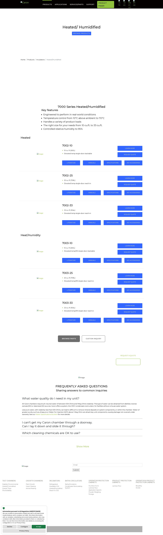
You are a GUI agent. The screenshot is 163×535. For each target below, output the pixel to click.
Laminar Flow (93, 488)
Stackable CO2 (54, 486)
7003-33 (67, 302)
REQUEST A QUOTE (128, 356)
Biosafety (139, 486)
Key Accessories (133, 163)
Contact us (138, 515)
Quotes (137, 521)
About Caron (137, 512)
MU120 (138, 488)
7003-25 (67, 273)
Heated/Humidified (55, 488)
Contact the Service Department (120, 518)
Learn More (130, 148)
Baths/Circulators (70, 484)
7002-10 (67, 145)
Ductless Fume (94, 486)
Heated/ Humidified (9, 486)
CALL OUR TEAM (128, 362)
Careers (137, 517)
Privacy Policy (24, 531)
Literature (71, 163)
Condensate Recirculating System (73, 487)
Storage (91, 494)
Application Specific (95, 490)
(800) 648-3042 (78, 516)
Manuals (91, 163)
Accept (38, 527)
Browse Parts (69, 339)
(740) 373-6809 (73, 514)
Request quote (130, 154)
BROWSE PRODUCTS (81, 33)
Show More (82, 446)
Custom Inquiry (93, 339)
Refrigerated (53, 484)
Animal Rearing (31, 488)
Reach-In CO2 (54, 490)
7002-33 (67, 205)
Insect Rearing (31, 486)
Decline (9, 527)
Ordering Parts (119, 515)
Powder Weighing (95, 492)
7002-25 (67, 175)
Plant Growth (30, 484)
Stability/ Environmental (10, 484)
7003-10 (67, 243)
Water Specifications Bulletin (47, 414)
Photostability (7, 490)
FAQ (136, 523)
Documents (118, 513)
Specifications (113, 163)
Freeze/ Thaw (6, 488)
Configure (24, 527)
